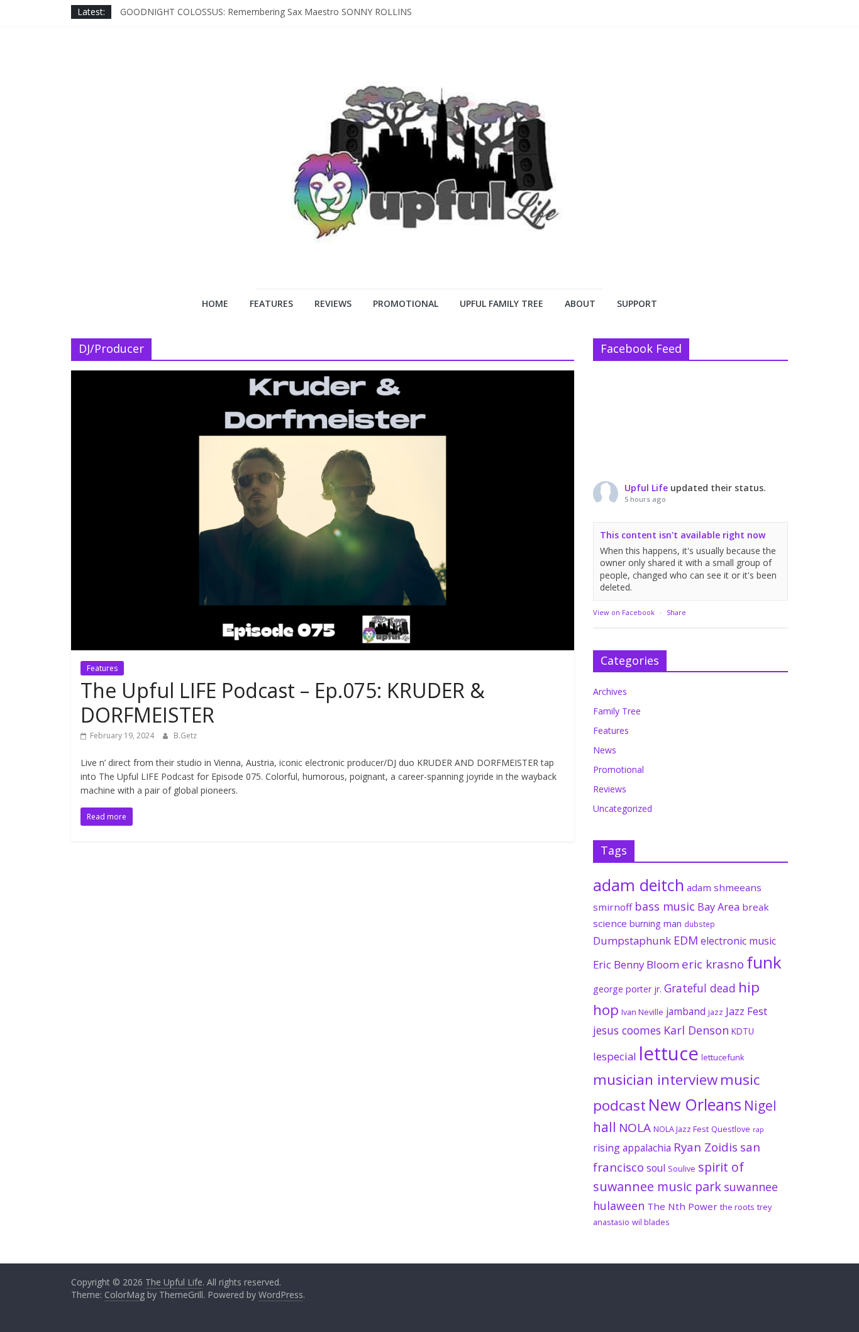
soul (655, 1168)
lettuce (669, 1053)
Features (271, 303)
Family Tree (617, 711)
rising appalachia (632, 1148)
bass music (665, 906)
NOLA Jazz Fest (681, 1129)
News (604, 750)
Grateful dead (700, 988)
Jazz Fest (746, 1011)
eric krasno (713, 964)
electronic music (738, 941)
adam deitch (638, 885)
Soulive (682, 1168)
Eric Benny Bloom (636, 964)
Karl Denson (696, 1030)
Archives (610, 691)
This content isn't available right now (682, 535)
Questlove (730, 1129)
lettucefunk (723, 1057)
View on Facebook (624, 612)
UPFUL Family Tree (501, 303)
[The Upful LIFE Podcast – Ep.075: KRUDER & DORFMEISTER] (322, 378)
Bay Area (718, 907)
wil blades (651, 1222)
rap (758, 1129)
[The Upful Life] (429, 173)
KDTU (742, 1031)
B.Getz (185, 735)
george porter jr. (627, 989)
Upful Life (646, 488)
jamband (686, 1011)
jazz (715, 1012)
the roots (737, 1207)
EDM (685, 940)
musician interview (655, 1079)
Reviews (333, 303)
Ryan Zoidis (705, 1147)
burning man (655, 924)
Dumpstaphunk (632, 940)
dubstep (699, 924)
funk (764, 962)
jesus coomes (627, 1030)
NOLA (635, 1127)
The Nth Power (682, 1206)
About (580, 303)
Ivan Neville (642, 1012)
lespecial (614, 1056)
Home (215, 303)
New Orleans (694, 1104)
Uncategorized (622, 808)
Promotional (405, 303)
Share (676, 612)
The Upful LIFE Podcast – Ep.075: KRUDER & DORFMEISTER (282, 702)
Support (637, 303)
